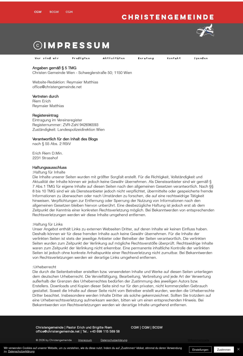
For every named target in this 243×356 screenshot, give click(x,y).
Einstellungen (200, 349)
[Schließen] (238, 349)
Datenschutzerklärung (21, 351)
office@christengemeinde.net (58, 331)
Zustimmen (224, 349)
